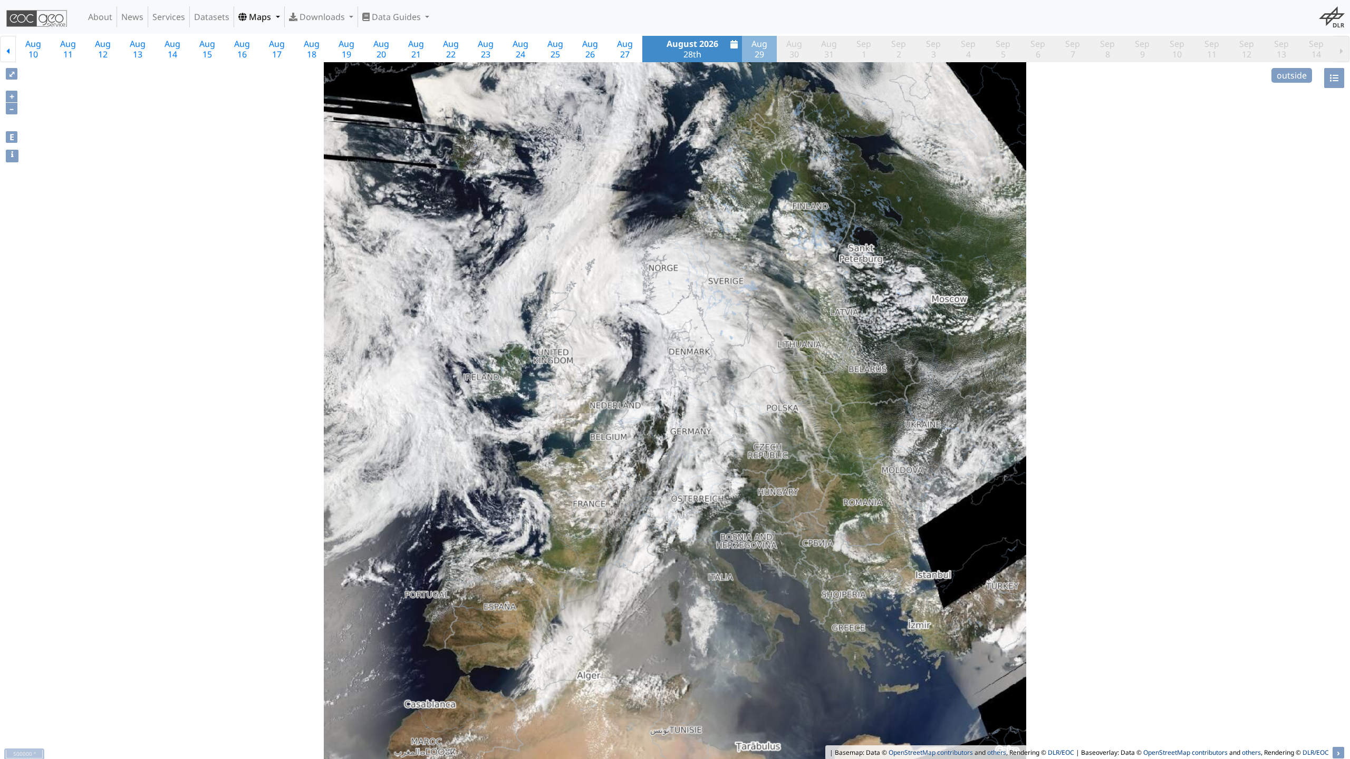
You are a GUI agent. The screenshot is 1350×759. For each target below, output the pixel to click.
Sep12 (1246, 49)
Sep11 (1211, 49)
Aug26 (590, 49)
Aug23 (486, 49)
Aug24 (520, 49)
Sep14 (1316, 49)
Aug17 (277, 49)
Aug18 (312, 49)
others (996, 752)
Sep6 (1037, 49)
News (132, 17)
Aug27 (625, 49)
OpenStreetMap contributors (931, 752)
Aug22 (451, 49)
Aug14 (172, 49)
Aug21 (416, 49)
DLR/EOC (1061, 752)
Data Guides (396, 17)
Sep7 (1072, 49)
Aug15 (207, 49)
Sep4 (968, 49)
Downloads (322, 17)
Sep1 (863, 49)
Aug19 (346, 49)
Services (168, 17)
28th (692, 49)
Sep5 (1003, 49)
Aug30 (794, 49)
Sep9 (1142, 49)
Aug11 (68, 49)
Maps (260, 17)
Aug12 (103, 49)
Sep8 (1107, 49)
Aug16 (242, 49)
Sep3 (933, 49)
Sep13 (1281, 49)
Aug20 (381, 49)
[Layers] (1334, 78)
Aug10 (33, 49)
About (100, 17)
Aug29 (759, 49)
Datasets (211, 17)
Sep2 (898, 49)
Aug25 (555, 49)
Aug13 (138, 49)
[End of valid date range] (1341, 49)
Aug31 (829, 49)
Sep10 (1177, 49)
